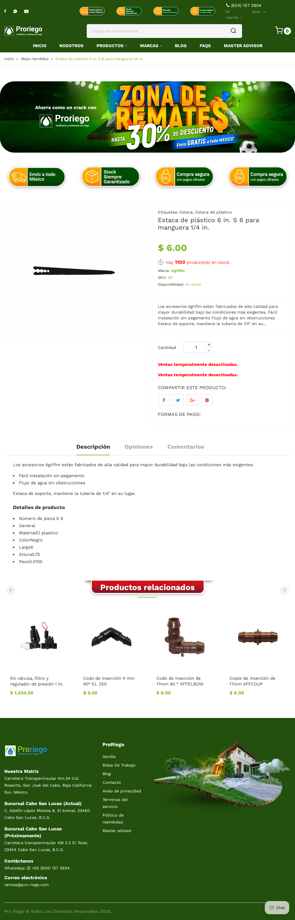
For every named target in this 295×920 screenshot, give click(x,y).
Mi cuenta (232, 14)
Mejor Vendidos (35, 59)
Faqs (205, 45)
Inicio (39, 45)
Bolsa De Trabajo (119, 765)
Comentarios (185, 446)
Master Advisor (243, 45)
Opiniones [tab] (138, 446)
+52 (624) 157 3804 (50, 868)
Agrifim (178, 270)
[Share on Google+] (192, 400)
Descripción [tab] (93, 446)
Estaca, (186, 212)
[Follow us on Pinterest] (207, 400)
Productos (110, 45)
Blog (181, 45)
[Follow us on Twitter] (178, 400)
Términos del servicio (115, 803)
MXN (256, 12)
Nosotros (71, 45)
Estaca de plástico (213, 212)
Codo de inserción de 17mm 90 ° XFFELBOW (106, 681)
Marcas (149, 45)
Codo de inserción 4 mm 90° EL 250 (35, 681)
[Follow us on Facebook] (163, 400)
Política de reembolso (113, 818)
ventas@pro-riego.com (26, 884)
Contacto (112, 782)
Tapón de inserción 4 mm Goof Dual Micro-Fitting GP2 (256, 684)
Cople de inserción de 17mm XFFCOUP (179, 681)
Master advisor (117, 830)
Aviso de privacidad (122, 791)
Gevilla (109, 756)
